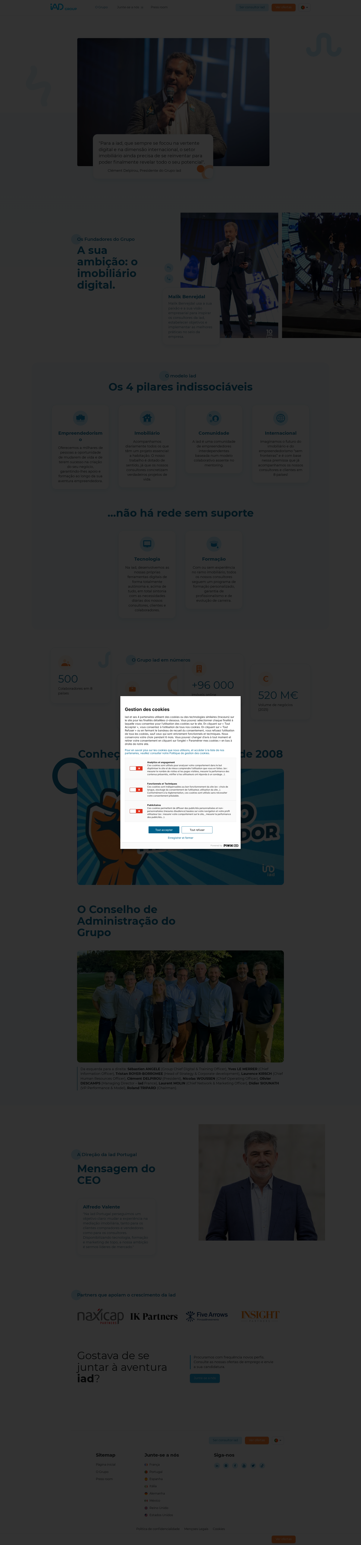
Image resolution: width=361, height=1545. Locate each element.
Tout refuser (197, 829)
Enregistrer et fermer (180, 837)
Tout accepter (164, 829)
